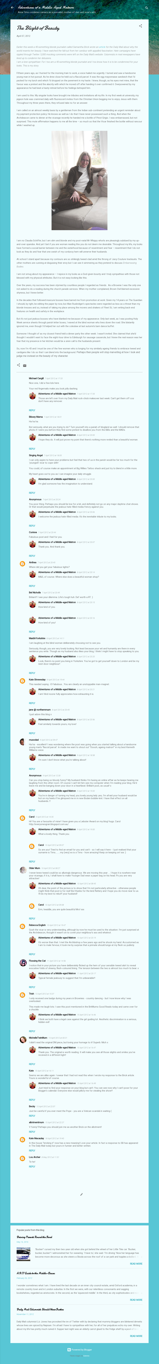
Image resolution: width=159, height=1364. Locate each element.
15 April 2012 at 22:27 (54, 1122)
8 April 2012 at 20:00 (86, 435)
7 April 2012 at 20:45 (46, 562)
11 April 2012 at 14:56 (56, 961)
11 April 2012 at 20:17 (86, 973)
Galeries (86, 1356)
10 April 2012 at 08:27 (50, 868)
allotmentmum (36, 1122)
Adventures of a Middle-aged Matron (57, 393)
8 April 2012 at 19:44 (55, 680)
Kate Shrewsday (37, 679)
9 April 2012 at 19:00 (86, 791)
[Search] (147, 8)
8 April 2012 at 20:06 (86, 512)
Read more (136, 1263)
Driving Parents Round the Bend (34, 1237)
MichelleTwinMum (38, 1037)
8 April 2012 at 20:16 (86, 618)
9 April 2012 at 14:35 (44, 817)
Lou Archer (34, 1157)
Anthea (32, 562)
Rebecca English (37, 925)
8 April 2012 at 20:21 (86, 689)
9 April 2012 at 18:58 (86, 755)
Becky (32, 1106)
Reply (32, 410)
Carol (31, 816)
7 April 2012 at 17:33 (54, 378)
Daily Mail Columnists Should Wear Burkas (40, 1309)
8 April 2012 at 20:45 (61, 710)
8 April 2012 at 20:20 (86, 656)
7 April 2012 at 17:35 (86, 394)
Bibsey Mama (36, 416)
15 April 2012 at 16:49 (86, 1083)
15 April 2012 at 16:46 (86, 1015)
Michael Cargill (36, 378)
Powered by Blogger (81, 1349)
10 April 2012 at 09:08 (54, 905)
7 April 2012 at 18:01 (53, 417)
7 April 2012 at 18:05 (53, 455)
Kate (31, 1070)
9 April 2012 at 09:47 (49, 740)
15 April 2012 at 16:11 (44, 1071)
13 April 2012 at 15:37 (44, 994)
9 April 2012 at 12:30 (51, 775)
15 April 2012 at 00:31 (57, 1038)
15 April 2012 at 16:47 (86, 1047)
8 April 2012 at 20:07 (86, 542)
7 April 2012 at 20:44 (47, 532)
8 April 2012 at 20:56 (86, 719)
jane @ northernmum (40, 709)
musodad (34, 739)
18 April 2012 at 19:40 (54, 1138)
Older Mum (34, 868)
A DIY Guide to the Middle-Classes (36, 1273)
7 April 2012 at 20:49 (51, 592)
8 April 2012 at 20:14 (86, 572)
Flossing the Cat (37, 960)
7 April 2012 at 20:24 (51, 499)
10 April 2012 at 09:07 (54, 845)
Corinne (33, 532)
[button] (140, 26)
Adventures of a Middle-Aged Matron (46, 7)
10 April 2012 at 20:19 (86, 938)
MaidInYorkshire (37, 638)
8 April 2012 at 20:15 (86, 602)
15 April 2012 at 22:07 (45, 1106)
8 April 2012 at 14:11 (55, 638)
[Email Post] (25, 366)
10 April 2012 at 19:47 (56, 925)
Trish (31, 993)
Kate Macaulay (36, 1138)
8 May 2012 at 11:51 (50, 1157)
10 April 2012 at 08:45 (86, 883)
